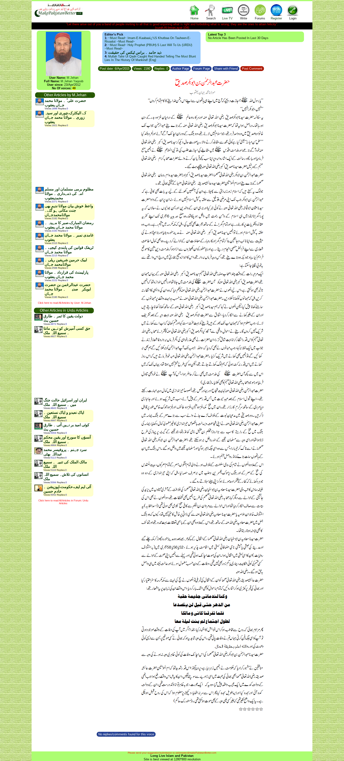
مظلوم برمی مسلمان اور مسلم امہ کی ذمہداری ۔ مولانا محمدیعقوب (69, 193)
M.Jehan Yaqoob (72, 81)
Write (243, 18)
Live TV (227, 18)
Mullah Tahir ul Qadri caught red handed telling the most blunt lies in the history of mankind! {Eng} (150, 58)
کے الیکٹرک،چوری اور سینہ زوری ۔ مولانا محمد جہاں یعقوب (65, 117)
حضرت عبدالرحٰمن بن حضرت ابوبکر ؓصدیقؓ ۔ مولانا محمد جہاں (68, 289)
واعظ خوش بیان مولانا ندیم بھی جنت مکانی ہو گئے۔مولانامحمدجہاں (69, 210)
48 (74, 88)
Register (276, 18)
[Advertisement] (65, 157)
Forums (260, 18)
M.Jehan (72, 77)
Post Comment (252, 68)
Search (211, 18)
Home (194, 18)
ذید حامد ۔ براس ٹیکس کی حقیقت (134, 52)
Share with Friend (226, 68)
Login (292, 18)
